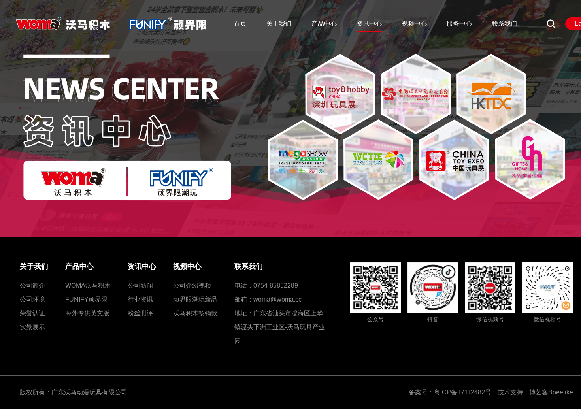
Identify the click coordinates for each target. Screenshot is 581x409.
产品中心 (79, 266)
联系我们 (248, 266)
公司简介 (32, 285)
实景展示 (32, 327)
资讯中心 (142, 266)
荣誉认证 (32, 313)
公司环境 (32, 299)
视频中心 (187, 266)
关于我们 (34, 266)
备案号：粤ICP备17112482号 (452, 392)
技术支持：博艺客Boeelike (535, 392)
